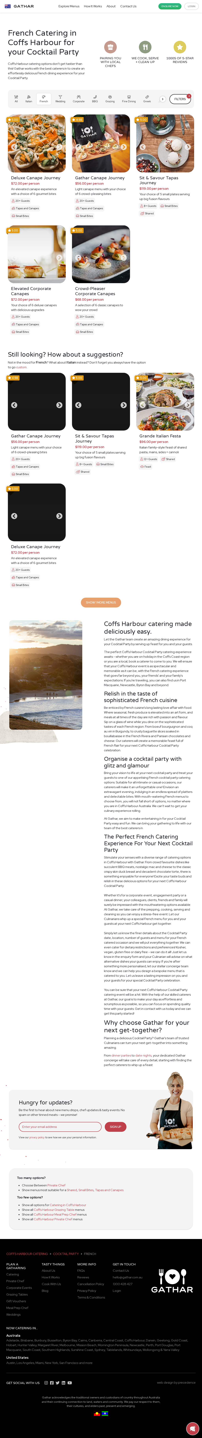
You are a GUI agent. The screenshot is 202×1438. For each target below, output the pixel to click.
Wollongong (151, 1350)
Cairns (82, 1340)
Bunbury (40, 1340)
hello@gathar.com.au (127, 1277)
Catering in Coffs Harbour (68, 1205)
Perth (150, 1345)
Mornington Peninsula (113, 1345)
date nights (143, 1055)
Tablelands (114, 1350)
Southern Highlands (56, 1350)
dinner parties (121, 1055)
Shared (72, 1190)
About (111, 6)
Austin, (11, 1363)
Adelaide (12, 1340)
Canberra (95, 1340)
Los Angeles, (26, 1363)
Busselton (55, 1340)
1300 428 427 (123, 1284)
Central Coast (113, 1340)
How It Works (93, 6)
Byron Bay (70, 1340)
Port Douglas (164, 1345)
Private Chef (56, 1185)
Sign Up (115, 1127)
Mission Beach (86, 1345)
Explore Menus (69, 6)
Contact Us (128, 6)
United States (17, 1358)
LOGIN (191, 6)
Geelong (163, 1340)
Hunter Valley (27, 1345)
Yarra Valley (171, 1350)
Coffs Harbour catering (27, 1254)
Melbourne (67, 1345)
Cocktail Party (66, 1254)
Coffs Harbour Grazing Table (54, 1210)
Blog (45, 1291)
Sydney (99, 1350)
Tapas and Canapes (109, 1190)
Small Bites (86, 1190)
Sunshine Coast (82, 1350)
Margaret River (48, 1345)
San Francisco (69, 1363)
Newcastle (137, 1345)
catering (23, 1328)
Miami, (40, 1363)
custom (21, 367)
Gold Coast (179, 1340)
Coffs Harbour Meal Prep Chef (55, 1214)
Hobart (11, 1345)
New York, (52, 1363)
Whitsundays (132, 1350)
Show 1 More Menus (101, 602)
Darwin (150, 1340)
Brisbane (27, 1340)
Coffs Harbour (135, 1340)
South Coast (31, 1350)
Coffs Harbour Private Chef (53, 1219)
